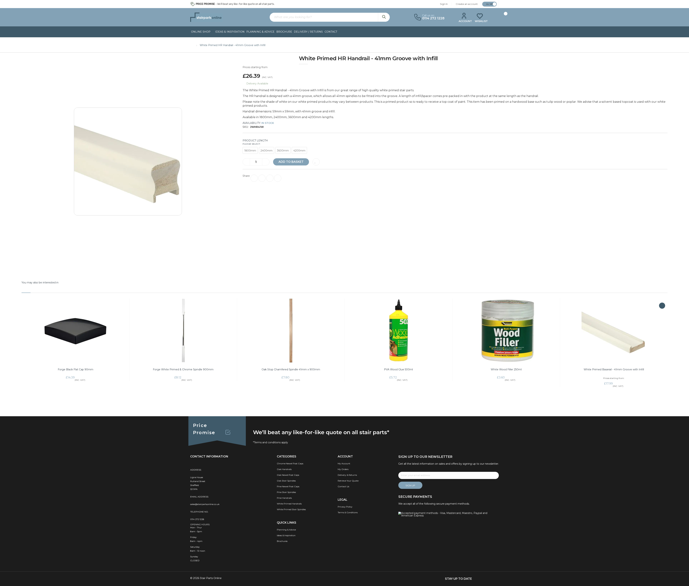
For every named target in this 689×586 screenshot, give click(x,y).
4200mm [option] (299, 150)
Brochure (284, 31)
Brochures (282, 541)
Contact (331, 31)
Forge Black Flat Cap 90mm (75, 369)
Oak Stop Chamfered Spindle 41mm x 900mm (291, 369)
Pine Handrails (284, 498)
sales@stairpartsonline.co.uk (204, 504)
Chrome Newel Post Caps (290, 463)
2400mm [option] (267, 150)
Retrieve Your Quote (348, 480)
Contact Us (343, 486)
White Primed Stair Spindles (291, 509)
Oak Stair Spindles (286, 480)
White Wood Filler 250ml (506, 369)
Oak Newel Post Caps (288, 475)
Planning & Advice (286, 529)
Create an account (467, 4)
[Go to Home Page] (192, 44)
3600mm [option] (283, 150)
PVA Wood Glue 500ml (398, 369)
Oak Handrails (284, 469)
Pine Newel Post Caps (288, 486)
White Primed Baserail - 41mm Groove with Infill (614, 369)
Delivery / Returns (308, 31)
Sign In (444, 4)
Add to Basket (291, 161)
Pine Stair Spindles (286, 492)
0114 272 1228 (197, 519)
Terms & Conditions (348, 512)
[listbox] (455, 151)
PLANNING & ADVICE (260, 31)
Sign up (410, 485)
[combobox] (330, 17)
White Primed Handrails (289, 503)
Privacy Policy (345, 506)
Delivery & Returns (347, 475)
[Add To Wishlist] (316, 161)
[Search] (384, 17)
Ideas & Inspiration (230, 31)
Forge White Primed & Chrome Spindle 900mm (183, 369)
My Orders (343, 469)
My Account (344, 463)
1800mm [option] (250, 150)
